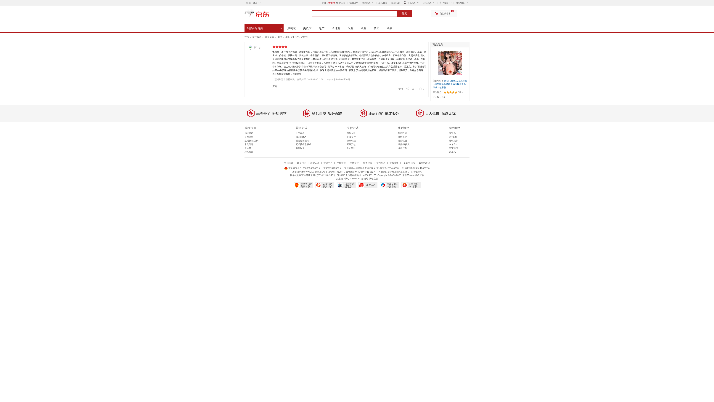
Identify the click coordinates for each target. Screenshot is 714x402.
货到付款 (351, 133)
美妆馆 (307, 28)
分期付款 (351, 140)
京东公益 (394, 163)
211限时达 (301, 137)
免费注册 (340, 2)
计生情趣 (269, 37)
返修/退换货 (404, 144)
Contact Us (424, 163)
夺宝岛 (452, 133)
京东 (270, 14)
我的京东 (366, 2)
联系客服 (249, 152)
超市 (321, 28)
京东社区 (380, 163)
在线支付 (351, 137)
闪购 (350, 28)
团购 (363, 28)
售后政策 (402, 133)
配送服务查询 (302, 140)
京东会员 (382, 2)
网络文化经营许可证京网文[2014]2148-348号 (312, 175)
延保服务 (453, 140)
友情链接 (354, 163)
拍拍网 (364, 178)
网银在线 (373, 178)
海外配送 (300, 148)
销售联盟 (367, 163)
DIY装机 (453, 137)
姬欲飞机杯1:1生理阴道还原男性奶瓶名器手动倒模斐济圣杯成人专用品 (449, 84)
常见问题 (249, 144)
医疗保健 (257, 37)
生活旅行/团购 (251, 140)
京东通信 (453, 148)
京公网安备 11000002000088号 (304, 168)
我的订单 (353, 2)
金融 (389, 28)
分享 (411, 89)
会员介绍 (249, 137)
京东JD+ (453, 152)
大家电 (248, 148)
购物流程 (249, 133)
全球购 (336, 28)
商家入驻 (314, 163)
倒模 (279, 37)
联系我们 (301, 163)
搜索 (404, 13)
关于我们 (288, 163)
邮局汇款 (351, 144)
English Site (409, 163)
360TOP (356, 178)
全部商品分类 (264, 28)
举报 (400, 89)
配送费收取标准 (303, 144)
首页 (247, 37)
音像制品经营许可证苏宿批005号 (308, 172)
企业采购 (395, 2)
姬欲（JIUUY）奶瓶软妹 (297, 37)
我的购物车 (445, 13)
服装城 (291, 28)
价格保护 (402, 137)
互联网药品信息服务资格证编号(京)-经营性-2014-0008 (371, 168)
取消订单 (402, 148)
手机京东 (411, 2)
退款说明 (402, 140)
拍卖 (376, 28)
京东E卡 (453, 144)
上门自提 (300, 133)
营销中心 (328, 163)
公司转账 (351, 148)
